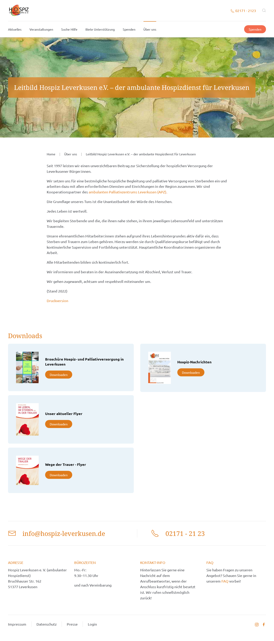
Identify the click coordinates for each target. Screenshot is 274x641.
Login (92, 624)
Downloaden (59, 375)
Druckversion (57, 300)
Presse (72, 624)
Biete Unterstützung (100, 29)
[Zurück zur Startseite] (18, 10)
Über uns (149, 29)
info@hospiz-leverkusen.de (63, 533)
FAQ (225, 581)
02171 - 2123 (245, 10)
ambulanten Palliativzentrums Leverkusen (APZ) (127, 192)
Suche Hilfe (69, 29)
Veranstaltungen (41, 29)
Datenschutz (47, 624)
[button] (264, 10)
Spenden (129, 29)
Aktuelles (14, 29)
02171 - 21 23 (185, 533)
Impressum (17, 624)
